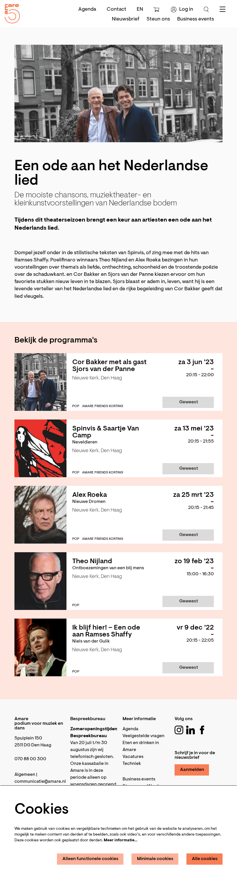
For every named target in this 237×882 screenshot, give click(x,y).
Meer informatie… (120, 840)
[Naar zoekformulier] (206, 9)
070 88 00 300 (30, 759)
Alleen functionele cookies (90, 859)
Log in (186, 9)
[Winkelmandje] (157, 9)
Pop (75, 406)
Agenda (87, 9)
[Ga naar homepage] (10, 12)
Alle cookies (205, 859)
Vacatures (133, 756)
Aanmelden (192, 769)
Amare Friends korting (102, 406)
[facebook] (202, 730)
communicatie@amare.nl (40, 781)
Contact (116, 9)
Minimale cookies (155, 859)
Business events (139, 779)
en (140, 9)
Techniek (132, 763)
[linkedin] (190, 730)
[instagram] (179, 730)
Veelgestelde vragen (143, 736)
